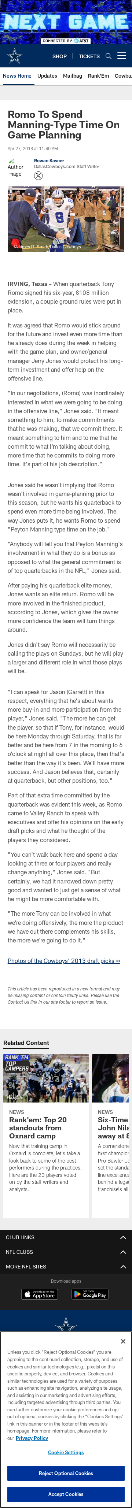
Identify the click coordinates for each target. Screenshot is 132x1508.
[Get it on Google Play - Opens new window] (90, 1298)
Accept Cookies (66, 1494)
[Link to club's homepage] (14, 53)
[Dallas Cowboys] (66, 1328)
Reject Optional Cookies (66, 1473)
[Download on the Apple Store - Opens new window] (39, 1295)
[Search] (108, 56)
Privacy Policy (32, 1438)
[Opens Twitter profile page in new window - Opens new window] (38, 175)
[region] (66, 1419)
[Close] (123, 1341)
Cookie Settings (66, 1452)
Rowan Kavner (49, 160)
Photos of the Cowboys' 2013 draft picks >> (64, 960)
